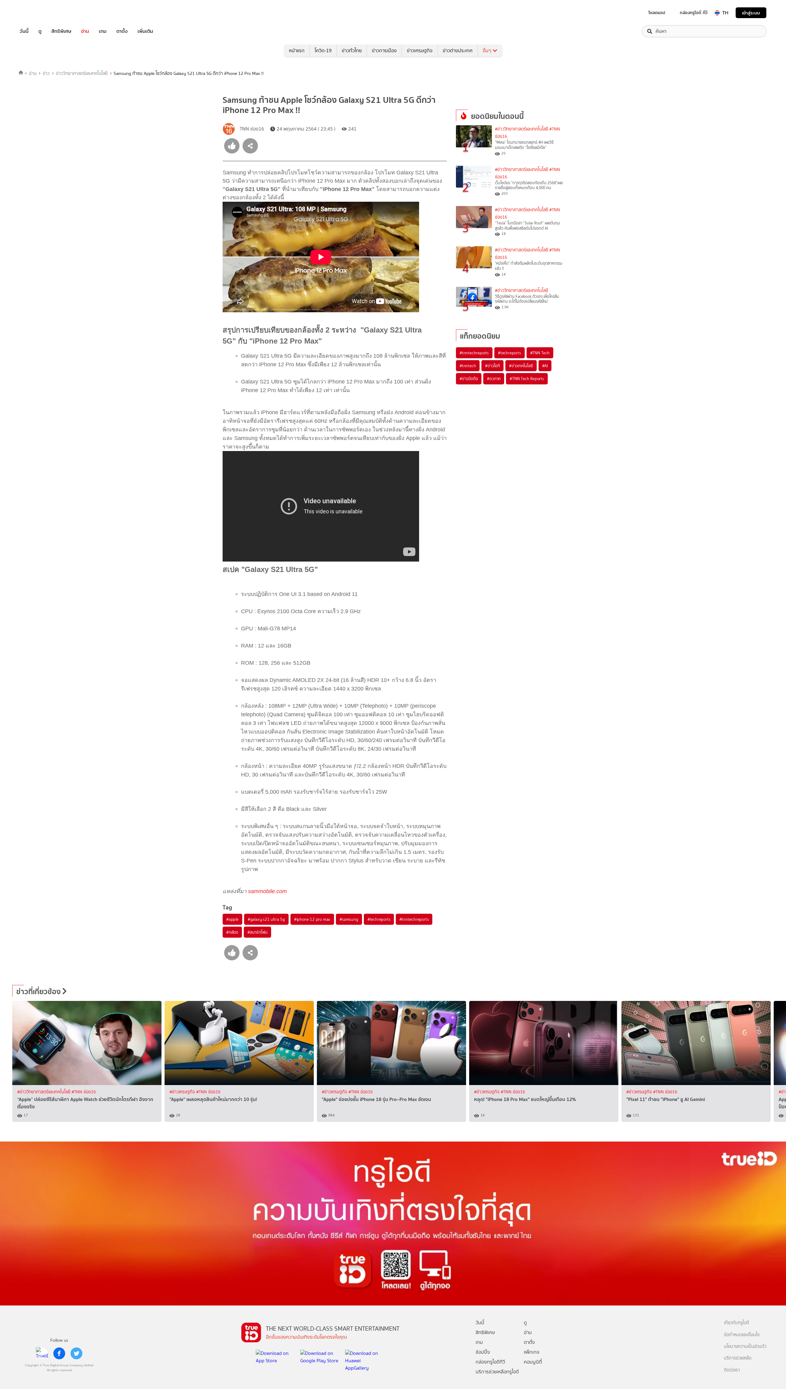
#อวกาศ (493, 378)
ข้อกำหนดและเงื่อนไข (742, 1335)
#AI (545, 366)
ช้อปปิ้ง (483, 1352)
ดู (39, 31)
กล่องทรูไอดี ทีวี (693, 13)
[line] (42, 1353)
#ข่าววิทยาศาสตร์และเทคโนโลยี (521, 129)
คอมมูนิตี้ (533, 1361)
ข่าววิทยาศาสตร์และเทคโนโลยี (82, 73)
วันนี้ (24, 31)
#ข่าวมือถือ (469, 378)
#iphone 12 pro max (312, 919)
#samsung (349, 919)
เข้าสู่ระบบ (751, 12)
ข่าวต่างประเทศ (458, 50)
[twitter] (76, 1353)
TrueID (38, 12)
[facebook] (59, 1353)
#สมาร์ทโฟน (257, 932)
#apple (232, 919)
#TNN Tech (540, 353)
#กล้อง (232, 932)
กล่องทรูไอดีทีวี (490, 1361)
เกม (103, 31)
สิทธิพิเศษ (61, 31)
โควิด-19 (323, 50)
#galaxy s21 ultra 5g (266, 919)
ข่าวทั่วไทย (352, 50)
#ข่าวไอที (492, 366)
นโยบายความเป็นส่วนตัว (745, 1346)
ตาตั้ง (122, 31)
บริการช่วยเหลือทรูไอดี (497, 1371)
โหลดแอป (656, 13)
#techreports (379, 919)
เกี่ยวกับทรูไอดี (736, 1323)
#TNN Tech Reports (527, 378)
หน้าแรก (297, 50)
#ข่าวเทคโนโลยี (521, 366)
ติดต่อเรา (732, 1370)
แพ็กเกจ (531, 1352)
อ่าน (85, 31)
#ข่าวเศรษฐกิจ (182, 1092)
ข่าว (46, 73)
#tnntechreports (414, 919)
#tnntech (468, 366)
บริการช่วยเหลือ (737, 1358)
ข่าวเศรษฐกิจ (420, 50)
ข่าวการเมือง (384, 50)
